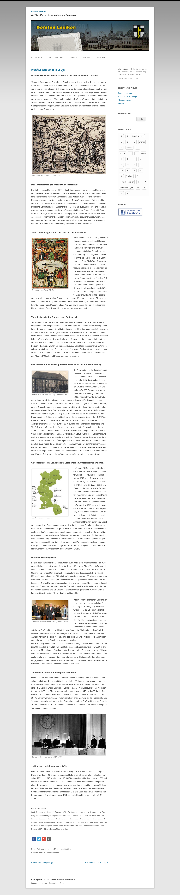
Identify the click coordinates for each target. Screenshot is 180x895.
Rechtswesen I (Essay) (42, 863)
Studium (129, 176)
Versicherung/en (126, 187)
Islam (143, 153)
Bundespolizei (138, 136)
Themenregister (124, 100)
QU (121, 170)
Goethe (123, 153)
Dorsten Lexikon (38, 11)
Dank (62, 883)
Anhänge (73, 58)
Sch (140, 170)
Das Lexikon (36, 58)
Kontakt (101, 58)
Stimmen (87, 58)
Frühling (129, 147)
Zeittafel (121, 103)
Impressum (43, 883)
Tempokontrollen (127, 182)
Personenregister (125, 93)
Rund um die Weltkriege (127, 97)
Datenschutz (53, 883)
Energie (142, 142)
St (121, 176)
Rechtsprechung (52, 852)
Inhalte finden (56, 58)
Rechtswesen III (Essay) (96, 863)
